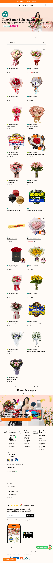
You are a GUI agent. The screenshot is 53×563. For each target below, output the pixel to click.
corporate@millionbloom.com (14, 469)
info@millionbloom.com (12, 441)
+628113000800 (11, 471)
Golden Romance (11, 126)
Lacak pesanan (42, 446)
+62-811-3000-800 (11, 438)
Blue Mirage (30, 98)
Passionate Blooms (11, 323)
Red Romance (10, 98)
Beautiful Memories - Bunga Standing (36, 351)
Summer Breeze (31, 266)
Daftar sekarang (27, 446)
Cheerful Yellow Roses (32, 295)
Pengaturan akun (27, 448)
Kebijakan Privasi (21, 520)
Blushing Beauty (11, 69)
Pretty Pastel (30, 182)
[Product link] (16, 60)
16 (34, 386)
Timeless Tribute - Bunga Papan (34, 210)
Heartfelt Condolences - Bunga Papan (36, 323)
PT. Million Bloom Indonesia (16, 464)
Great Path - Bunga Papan (13, 154)
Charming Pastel (11, 182)
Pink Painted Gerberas (32, 126)
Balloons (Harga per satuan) (13, 210)
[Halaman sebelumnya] (15, 386)
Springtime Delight (11, 379)
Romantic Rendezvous (12, 295)
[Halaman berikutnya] (37, 386)
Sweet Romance (31, 69)
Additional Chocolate (12, 238)
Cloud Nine (9, 351)
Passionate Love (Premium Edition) (35, 154)
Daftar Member (16, 419)
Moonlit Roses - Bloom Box (13, 266)
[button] (7, 4)
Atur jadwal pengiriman (41, 448)
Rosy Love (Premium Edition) (34, 238)
